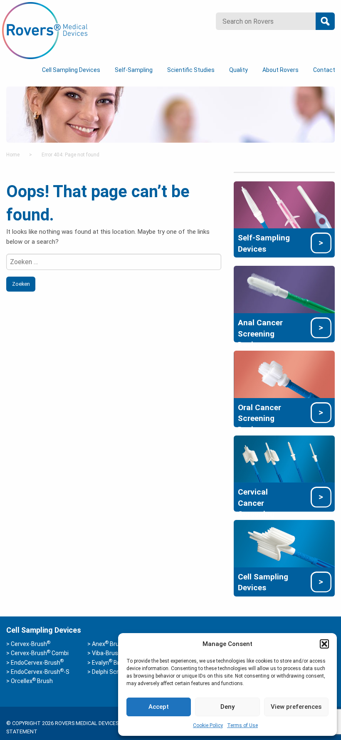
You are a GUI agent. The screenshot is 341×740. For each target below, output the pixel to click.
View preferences (296, 706)
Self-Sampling (134, 70)
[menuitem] (72, 70)
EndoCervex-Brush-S (40, 671)
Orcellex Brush (32, 681)
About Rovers (280, 70)
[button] (324, 644)
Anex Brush (109, 644)
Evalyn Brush (110, 662)
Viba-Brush (108, 653)
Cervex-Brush (30, 644)
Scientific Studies (191, 70)
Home (13, 155)
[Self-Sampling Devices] (284, 204)
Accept (158, 706)
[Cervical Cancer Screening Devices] (284, 458)
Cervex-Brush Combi (40, 653)
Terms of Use (242, 725)
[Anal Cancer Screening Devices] (284, 289)
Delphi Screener (113, 671)
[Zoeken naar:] (113, 262)
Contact (324, 70)
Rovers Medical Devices (44, 31)
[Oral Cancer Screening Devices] (284, 374)
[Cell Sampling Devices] (284, 543)
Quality (238, 70)
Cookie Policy (208, 725)
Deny (227, 706)
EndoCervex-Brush (37, 662)
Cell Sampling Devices (71, 70)
